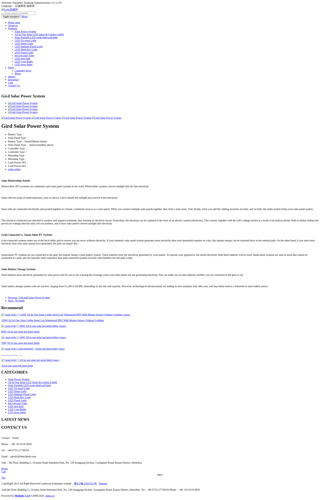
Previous (29, 297)
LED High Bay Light (26, 49)
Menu (25, 16)
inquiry (12, 76)
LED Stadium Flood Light (28, 46)
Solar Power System (25, 31)
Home (4, 468)
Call (3, 471)
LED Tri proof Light (25, 40)
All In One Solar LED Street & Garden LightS (39, 34)
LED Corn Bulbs (24, 61)
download (13, 79)
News (11, 67)
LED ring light (22, 58)
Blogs (18, 73)
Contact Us (14, 85)
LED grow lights (23, 64)
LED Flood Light (24, 52)
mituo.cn (49, 495)
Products (12, 28)
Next (16, 300)
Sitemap (103, 483)
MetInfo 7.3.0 (22, 495)
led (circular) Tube (24, 55)
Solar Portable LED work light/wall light (36, 37)
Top (3, 477)
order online (14, 169)
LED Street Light (24, 43)
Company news (23, 70)
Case (10, 82)
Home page (14, 22)
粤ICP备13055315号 (85, 483)
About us (13, 25)
